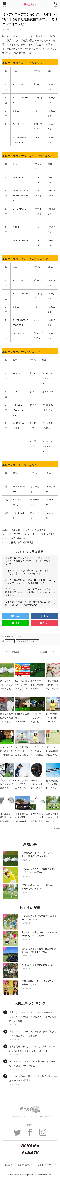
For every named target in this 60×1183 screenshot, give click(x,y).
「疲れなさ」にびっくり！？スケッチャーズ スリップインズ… (39, 854)
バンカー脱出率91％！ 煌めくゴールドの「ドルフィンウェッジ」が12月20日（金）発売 (28, 581)
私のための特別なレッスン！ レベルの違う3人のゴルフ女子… (39, 934)
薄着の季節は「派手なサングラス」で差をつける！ (39, 983)
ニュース (26, 29)
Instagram (43, 1134)
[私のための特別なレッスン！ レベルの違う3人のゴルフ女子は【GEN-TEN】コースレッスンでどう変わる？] (10, 938)
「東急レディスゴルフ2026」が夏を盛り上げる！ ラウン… (39, 918)
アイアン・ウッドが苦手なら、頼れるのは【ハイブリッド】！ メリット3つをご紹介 (27, 572)
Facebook (30, 1134)
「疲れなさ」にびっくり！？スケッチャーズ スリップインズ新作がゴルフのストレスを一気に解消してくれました (33, 1016)
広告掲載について (25, 1165)
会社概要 (8, 1165)
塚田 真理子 (16, 636)
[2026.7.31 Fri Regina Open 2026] (10, 970)
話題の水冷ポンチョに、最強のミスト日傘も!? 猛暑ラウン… (39, 887)
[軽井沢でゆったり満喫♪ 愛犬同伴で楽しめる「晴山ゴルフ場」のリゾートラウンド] (10, 954)
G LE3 (16, 110)
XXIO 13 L (18, 84)
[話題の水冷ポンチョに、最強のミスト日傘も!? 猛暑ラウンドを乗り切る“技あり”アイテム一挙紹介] (10, 891)
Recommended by (46, 829)
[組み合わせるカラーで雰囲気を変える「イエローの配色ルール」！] (10, 875)
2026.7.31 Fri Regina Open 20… (38, 964)
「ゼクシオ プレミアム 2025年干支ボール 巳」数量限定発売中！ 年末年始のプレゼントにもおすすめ (28, 592)
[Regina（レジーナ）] (30, 4)
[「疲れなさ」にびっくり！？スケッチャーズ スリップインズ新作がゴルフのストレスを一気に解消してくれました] (10, 858)
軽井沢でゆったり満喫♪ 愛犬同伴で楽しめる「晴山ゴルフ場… (39, 950)
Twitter (17, 1134)
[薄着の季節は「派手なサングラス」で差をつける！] (10, 987)
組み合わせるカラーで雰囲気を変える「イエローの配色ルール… (39, 871)
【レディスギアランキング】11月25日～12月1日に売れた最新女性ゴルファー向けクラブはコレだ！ (27, 560)
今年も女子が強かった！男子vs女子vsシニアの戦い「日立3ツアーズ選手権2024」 (27, 603)
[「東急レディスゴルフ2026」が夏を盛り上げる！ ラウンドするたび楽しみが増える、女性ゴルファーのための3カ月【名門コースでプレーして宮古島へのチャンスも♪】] (10, 922)
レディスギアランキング (28, 641)
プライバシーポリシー (47, 1165)
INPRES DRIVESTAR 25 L (18, 409)
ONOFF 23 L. (20, 123)
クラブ (18, 29)
